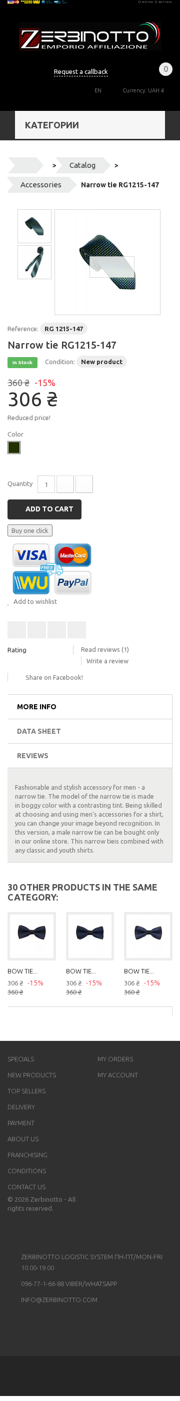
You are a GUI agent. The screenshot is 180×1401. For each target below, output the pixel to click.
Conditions (27, 1170)
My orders (115, 1058)
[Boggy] (14, 447)
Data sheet (39, 731)
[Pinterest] (53, 1230)
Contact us (27, 1186)
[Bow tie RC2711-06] (32, 936)
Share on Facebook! (54, 677)
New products (32, 1074)
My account (118, 1074)
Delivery (21, 1106)
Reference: (23, 328)
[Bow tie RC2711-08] (148, 936)
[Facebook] (14, 1230)
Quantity (20, 483)
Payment (21, 1122)
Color (16, 434)
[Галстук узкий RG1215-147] (108, 262)
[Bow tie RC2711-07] (90, 936)
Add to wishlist (34, 601)
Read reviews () (105, 649)
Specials (21, 1058)
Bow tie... (23, 970)
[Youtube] (27, 1230)
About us (23, 1138)
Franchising (28, 1154)
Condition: (60, 361)
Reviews (32, 756)
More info (36, 707)
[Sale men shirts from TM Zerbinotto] (90, 2)
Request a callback (81, 71)
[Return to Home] (25, 165)
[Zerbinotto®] (90, 36)
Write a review (107, 660)
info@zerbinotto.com (59, 1299)
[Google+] (40, 1230)
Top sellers (27, 1090)
